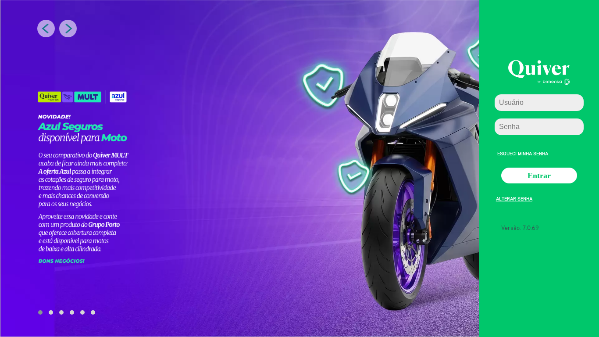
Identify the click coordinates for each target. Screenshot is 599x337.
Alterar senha (514, 198)
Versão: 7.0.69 (519, 227)
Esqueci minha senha (522, 152)
